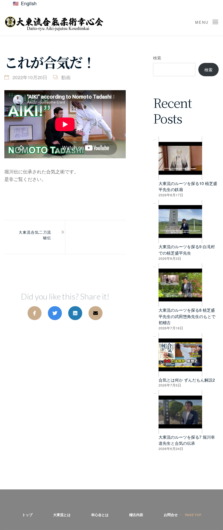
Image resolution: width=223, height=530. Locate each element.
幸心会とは (100, 514)
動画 (66, 77)
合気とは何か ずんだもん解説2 (187, 380)
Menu (202, 22)
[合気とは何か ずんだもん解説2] (180, 355)
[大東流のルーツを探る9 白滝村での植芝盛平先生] (180, 221)
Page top (192, 515)
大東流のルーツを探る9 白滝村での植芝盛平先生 (187, 249)
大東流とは (62, 514)
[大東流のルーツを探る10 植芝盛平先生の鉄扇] (180, 158)
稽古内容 (136, 514)
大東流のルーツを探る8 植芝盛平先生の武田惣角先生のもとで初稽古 (187, 316)
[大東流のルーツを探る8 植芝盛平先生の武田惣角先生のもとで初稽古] (180, 285)
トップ (27, 514)
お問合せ (171, 514)
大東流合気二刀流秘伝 (35, 234)
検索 (157, 58)
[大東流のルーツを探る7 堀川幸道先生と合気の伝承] (180, 412)
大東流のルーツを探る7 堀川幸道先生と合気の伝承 (187, 440)
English (29, 3)
